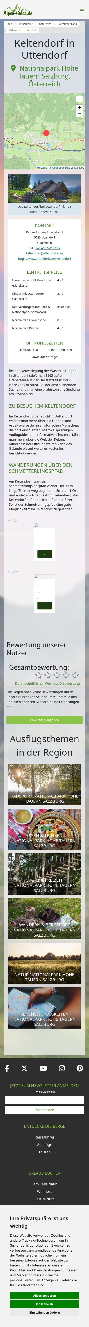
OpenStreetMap (61, 167)
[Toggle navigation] (82, 9)
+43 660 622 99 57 (47, 248)
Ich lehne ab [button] (44, 1304)
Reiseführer (25, 24)
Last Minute (45, 1198)
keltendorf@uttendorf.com (44, 253)
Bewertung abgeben (44, 720)
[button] (46, 133)
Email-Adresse (45, 1092)
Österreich (45, 24)
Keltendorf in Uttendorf (22, 30)
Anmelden (46, 1110)
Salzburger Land (67, 24)
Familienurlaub (44, 1184)
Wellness (44, 1191)
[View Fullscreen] (79, 98)
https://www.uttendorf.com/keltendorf (44, 259)
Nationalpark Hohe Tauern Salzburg (48, 72)
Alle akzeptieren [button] (44, 1295)
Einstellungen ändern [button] (44, 1312)
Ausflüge (44, 1144)
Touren (44, 1151)
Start (9, 24)
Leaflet (44, 167)
